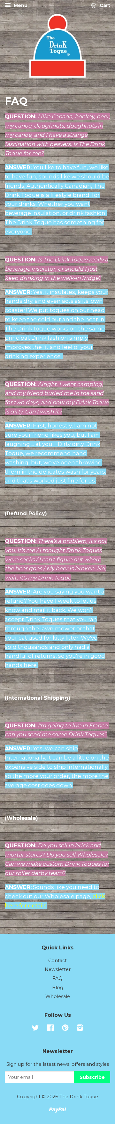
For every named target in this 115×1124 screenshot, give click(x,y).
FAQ (57, 978)
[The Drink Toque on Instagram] (79, 1029)
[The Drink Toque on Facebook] (50, 1029)
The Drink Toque (78, 1097)
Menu (19, 5)
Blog (57, 987)
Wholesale (57, 996)
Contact (57, 960)
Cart (104, 5)
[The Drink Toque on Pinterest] (65, 1029)
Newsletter (58, 969)
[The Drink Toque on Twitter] (35, 1029)
